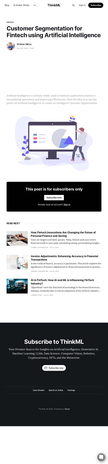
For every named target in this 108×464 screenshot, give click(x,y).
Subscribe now (54, 197)
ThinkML (54, 5)
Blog (7, 5)
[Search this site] (73, 5)
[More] (35, 5)
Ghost (67, 409)
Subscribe (96, 5)
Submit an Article (56, 390)
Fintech (10, 22)
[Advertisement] (54, 71)
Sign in (82, 5)
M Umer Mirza (24, 44)
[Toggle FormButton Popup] (101, 457)
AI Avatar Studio (21, 5)
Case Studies (38, 390)
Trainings (71, 390)
